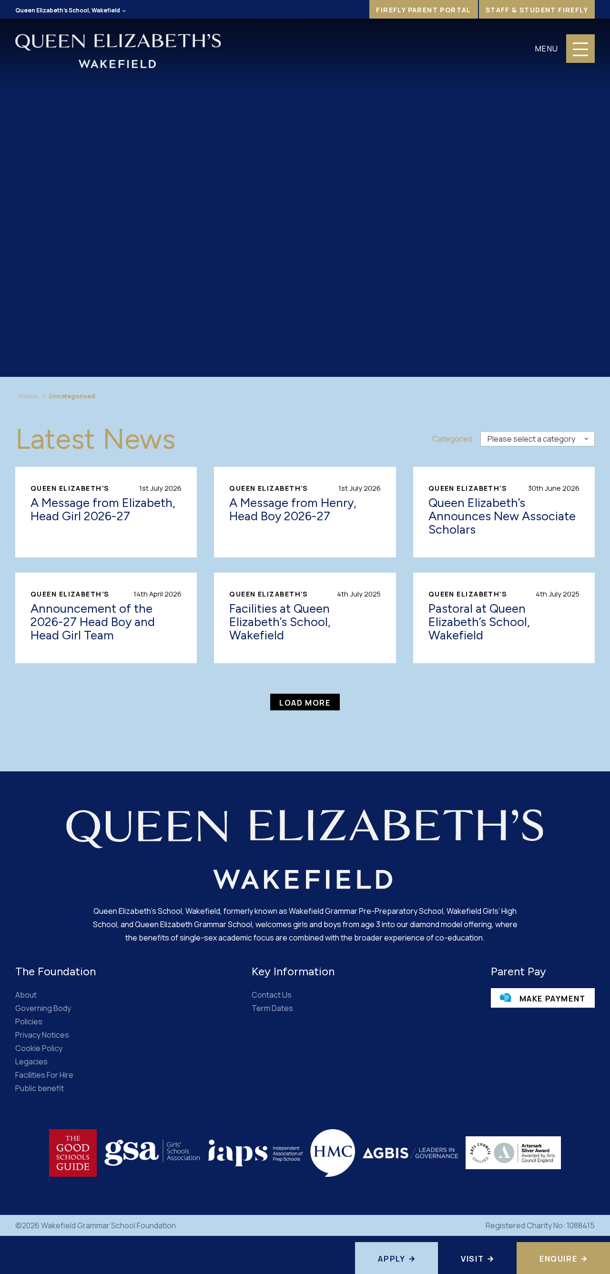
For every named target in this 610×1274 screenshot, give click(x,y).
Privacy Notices (42, 1035)
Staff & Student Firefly (537, 9)
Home (28, 396)
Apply (391, 1259)
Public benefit (39, 1088)
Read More (106, 512)
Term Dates (272, 1008)
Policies (28, 1021)
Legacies (31, 1061)
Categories (452, 439)
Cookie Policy (38, 1048)
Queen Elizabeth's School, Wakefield (67, 10)
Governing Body (43, 1008)
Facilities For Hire (44, 1075)
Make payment (551, 998)
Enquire (558, 1259)
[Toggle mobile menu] (580, 48)
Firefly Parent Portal (423, 9)
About (26, 995)
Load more (304, 703)
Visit (472, 1259)
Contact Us (272, 995)
